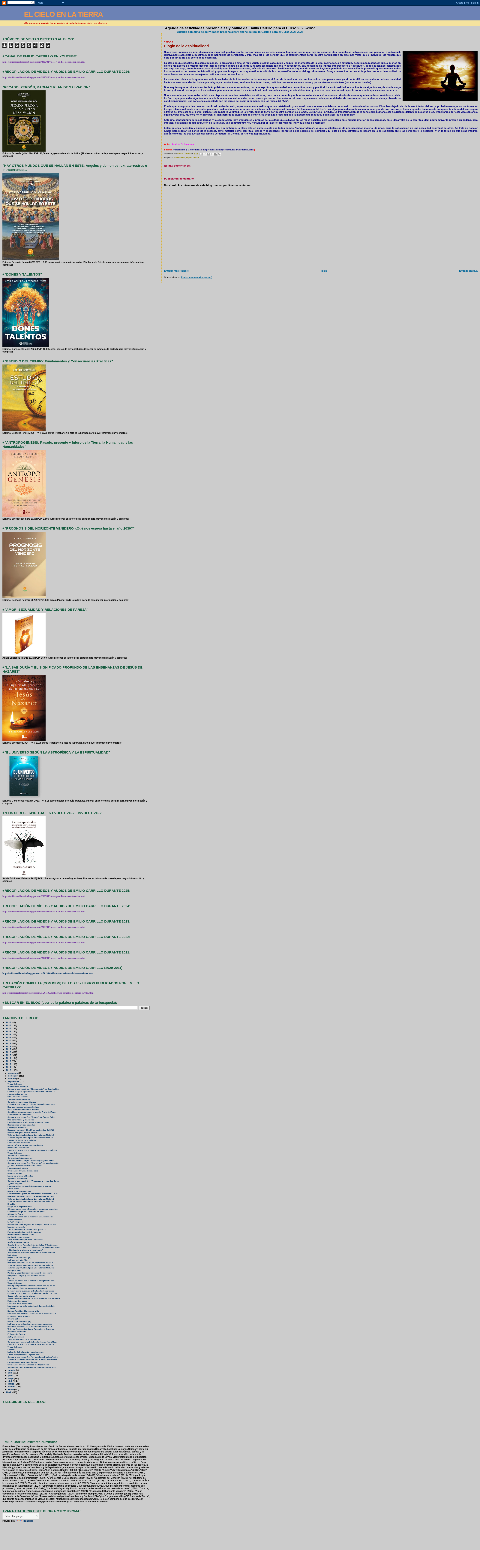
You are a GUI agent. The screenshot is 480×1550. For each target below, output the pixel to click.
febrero (12, 1386)
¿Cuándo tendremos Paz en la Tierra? (25, 1166)
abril (10, 1381)
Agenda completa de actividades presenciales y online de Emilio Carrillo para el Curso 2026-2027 (240, 31)
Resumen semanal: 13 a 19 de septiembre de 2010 (31, 1196)
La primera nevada (16, 1227)
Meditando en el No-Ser (18, 1148)
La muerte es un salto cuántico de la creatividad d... (31, 1306)
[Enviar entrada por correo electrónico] (200, 154)
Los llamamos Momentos (19, 1143)
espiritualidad (192, 157)
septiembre (14, 1081)
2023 (9, 1031)
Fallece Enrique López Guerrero (22, 1133)
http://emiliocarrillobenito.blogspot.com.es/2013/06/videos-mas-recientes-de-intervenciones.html (47, 973)
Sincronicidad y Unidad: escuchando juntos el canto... (32, 1252)
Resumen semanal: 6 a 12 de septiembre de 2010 (30, 1263)
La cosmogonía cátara (18, 1168)
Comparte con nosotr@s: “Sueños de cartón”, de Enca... (33, 1293)
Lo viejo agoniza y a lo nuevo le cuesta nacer (28, 1122)
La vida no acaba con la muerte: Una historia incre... (32, 1344)
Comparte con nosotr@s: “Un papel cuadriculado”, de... (33, 1357)
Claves (11, 1278)
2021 (9, 1037)
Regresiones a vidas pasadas (21, 1125)
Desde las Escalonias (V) (19, 1191)
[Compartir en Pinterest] (219, 154)
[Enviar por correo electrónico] (205, 154)
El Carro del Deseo (16, 1334)
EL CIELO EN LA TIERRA (63, 14)
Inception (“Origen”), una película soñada (26, 1275)
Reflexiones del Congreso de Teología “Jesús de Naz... (33, 1224)
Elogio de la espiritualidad (20, 1207)
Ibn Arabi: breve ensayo (18, 1237)
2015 (9, 1055)
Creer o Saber (14, 1319)
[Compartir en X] (212, 154)
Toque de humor (15, 1084)
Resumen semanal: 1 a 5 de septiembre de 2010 (30, 1326)
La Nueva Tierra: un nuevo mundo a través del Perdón (32, 1360)
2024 (9, 1028)
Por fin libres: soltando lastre (21, 1235)
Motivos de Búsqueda (17, 1301)
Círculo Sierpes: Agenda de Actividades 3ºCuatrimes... (33, 1245)
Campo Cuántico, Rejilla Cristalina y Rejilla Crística (31, 1161)
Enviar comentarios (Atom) (196, 277)
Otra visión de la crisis (18, 1097)
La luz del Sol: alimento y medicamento (26, 1352)
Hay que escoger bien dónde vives (23, 1107)
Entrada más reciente (176, 270)
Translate (28, 1521)
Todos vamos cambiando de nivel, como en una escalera (34, 1298)
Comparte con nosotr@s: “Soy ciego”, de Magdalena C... (33, 1163)
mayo (11, 1378)
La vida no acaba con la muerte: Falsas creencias (30, 1217)
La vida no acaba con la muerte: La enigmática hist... (32, 1281)
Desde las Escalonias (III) (19, 1321)
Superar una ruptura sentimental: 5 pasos (27, 1212)
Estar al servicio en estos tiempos (23, 1109)
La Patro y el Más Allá (18, 1260)
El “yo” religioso (15, 1222)
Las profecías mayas (17, 1094)
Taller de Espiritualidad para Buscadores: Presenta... (32, 1329)
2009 (9, 1392)
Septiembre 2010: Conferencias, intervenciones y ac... (32, 1367)
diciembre (13, 1073)
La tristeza (12, 1255)
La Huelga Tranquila (17, 1127)
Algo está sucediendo (17, 1178)
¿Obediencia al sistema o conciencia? (25, 1250)
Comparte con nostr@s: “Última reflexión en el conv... (32, 1104)
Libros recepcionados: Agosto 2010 (24, 1355)
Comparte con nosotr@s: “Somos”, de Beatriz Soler (31, 1117)
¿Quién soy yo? (15, 1184)
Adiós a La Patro (15, 1214)
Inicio (324, 270)
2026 (9, 1022)
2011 (9, 1067)
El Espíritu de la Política (19, 1316)
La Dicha (12, 1350)
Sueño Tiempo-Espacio (18, 1242)
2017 (9, 1049)
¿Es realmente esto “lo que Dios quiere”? (27, 1229)
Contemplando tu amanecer (20, 1158)
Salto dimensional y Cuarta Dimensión (25, 1240)
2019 (9, 1043)
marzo (11, 1384)
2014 (9, 1058)
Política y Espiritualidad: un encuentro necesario (30, 1273)
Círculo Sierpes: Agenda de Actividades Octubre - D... (32, 1092)
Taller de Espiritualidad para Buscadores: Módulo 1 (31, 1265)
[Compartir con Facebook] (216, 154)
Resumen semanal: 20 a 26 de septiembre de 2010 (31, 1130)
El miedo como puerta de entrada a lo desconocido (31, 1291)
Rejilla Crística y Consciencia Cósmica (25, 1145)
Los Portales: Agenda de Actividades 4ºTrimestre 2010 (33, 1194)
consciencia (179, 157)
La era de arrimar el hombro (20, 1176)
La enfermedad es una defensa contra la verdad (29, 1186)
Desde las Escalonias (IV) (19, 1258)
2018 (9, 1046)
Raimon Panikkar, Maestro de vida (23, 1311)
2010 (9, 1070)
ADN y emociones (16, 1337)
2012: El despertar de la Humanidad (24, 1339)
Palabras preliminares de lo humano (24, 1232)
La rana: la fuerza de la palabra (22, 1140)
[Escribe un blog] (208, 154)
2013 (9, 1061)
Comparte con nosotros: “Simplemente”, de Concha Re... (33, 1089)
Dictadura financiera (17, 1332)
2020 (9, 1040)
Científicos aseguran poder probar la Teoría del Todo (32, 1112)
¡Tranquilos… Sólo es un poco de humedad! (27, 1288)
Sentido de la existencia (19, 1155)
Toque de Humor (15, 1219)
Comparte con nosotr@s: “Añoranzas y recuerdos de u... (33, 1181)
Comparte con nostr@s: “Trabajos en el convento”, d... (32, 1314)
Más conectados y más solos (21, 1120)
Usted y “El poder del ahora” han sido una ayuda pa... (32, 1286)
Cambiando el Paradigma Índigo (22, 1362)
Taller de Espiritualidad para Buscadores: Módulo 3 (31, 1135)
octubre (12, 1078)
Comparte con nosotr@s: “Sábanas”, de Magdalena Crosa (34, 1247)
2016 (9, 1052)
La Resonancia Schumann (20, 1115)
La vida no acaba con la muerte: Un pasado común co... (33, 1150)
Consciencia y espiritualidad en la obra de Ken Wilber (32, 1342)
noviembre (13, 1076)
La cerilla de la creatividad (20, 1304)
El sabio (11, 1204)
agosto (12, 1370)
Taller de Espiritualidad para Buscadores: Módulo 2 (31, 1199)
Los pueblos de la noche (19, 1099)
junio (11, 1375)
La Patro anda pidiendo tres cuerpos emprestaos (30, 1324)
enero (11, 1389)
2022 (9, 1034)
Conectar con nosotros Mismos (22, 1102)
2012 (9, 1064)
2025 (9, 1025)
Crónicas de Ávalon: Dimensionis (23, 1171)
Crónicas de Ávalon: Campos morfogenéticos (28, 1365)
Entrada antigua (468, 270)
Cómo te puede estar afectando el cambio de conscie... (33, 1209)
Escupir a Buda (15, 1270)
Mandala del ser (15, 1173)
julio (10, 1373)
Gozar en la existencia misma (21, 1296)
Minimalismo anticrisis (18, 1087)
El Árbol (11, 1309)
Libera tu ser (13, 1189)
